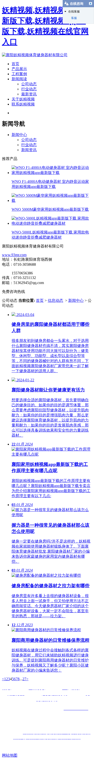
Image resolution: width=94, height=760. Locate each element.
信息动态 (55, 300)
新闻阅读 (19, 79)
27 (24, 679)
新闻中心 (19, 135)
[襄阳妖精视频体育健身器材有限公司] (34, 55)
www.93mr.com (14, 255)
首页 (15, 64)
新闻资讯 (29, 150)
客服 (74, 18)
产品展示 (19, 69)
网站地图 (9, 755)
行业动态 (29, 89)
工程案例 (19, 74)
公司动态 (29, 84)
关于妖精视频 (23, 99)
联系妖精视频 (23, 104)
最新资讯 (29, 94)
